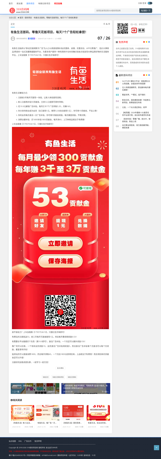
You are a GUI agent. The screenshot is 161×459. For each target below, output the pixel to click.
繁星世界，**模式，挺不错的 (133, 94)
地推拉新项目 (44, 3)
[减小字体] (104, 24)
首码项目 (30, 3)
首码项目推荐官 (25, 39)
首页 (11, 3)
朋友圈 (20, 3)
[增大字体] (109, 24)
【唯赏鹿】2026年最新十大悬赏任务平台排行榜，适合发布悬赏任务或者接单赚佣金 (136, 115)
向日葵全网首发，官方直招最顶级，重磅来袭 (136, 126)
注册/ (140, 3)
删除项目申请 (62, 455)
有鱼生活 (45, 377)
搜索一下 (146, 11)
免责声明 (38, 441)
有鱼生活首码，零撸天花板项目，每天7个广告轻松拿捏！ (56, 17)
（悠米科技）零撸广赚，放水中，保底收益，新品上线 (136, 120)
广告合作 (27, 441)
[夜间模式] (150, 3)
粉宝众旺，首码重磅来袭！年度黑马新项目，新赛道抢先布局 (136, 101)
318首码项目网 (32, 447)
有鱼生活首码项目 (58, 377)
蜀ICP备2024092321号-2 (17, 455)
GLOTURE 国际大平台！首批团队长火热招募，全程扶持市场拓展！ (136, 82)
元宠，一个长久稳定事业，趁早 (134, 107)
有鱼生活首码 (72, 377)
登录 (144, 3)
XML (20, 441)
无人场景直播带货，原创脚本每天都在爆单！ (136, 88)
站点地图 (12, 441)
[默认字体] (107, 24)
